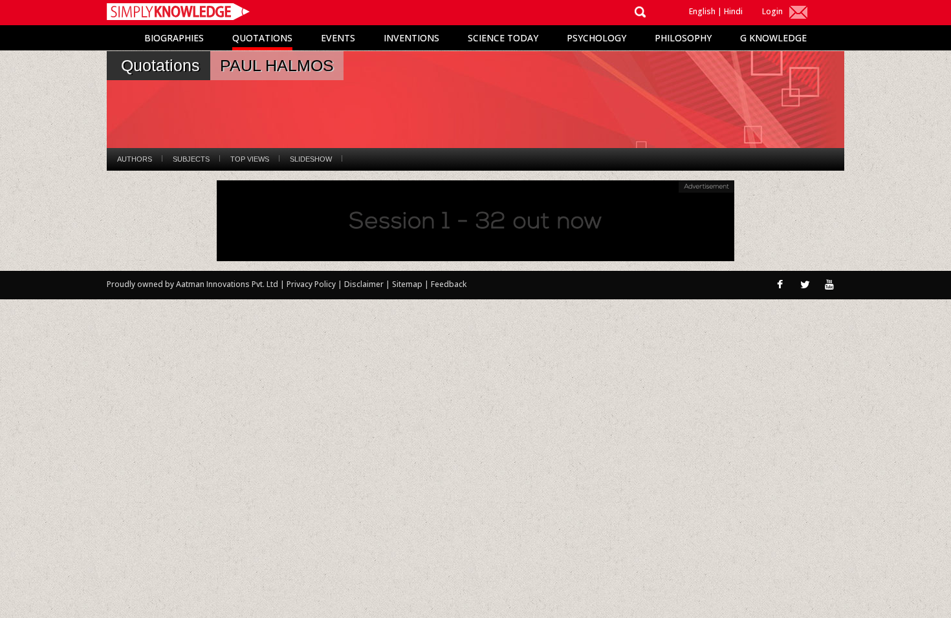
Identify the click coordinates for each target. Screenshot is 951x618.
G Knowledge (773, 38)
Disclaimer (364, 284)
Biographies (174, 38)
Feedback (448, 284)
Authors (134, 159)
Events (338, 38)
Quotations (262, 38)
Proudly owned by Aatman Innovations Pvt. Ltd (192, 284)
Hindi (733, 11)
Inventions (411, 38)
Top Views (249, 159)
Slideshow (311, 159)
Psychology (596, 38)
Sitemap (408, 284)
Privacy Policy (312, 284)
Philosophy (683, 38)
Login (772, 11)
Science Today (503, 38)
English (702, 11)
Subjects (191, 159)
